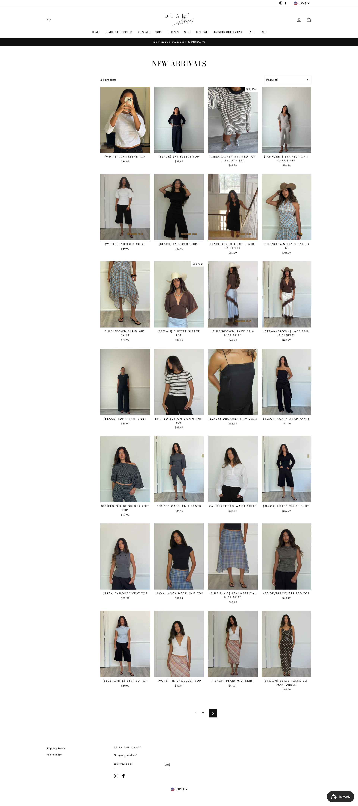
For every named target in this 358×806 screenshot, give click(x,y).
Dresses (173, 32)
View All (144, 32)
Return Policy (54, 754)
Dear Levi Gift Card (118, 32)
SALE (263, 32)
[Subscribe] (167, 764)
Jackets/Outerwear (228, 32)
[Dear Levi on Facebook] (123, 776)
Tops (159, 32)
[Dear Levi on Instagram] (116, 776)
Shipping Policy (56, 748)
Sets (187, 32)
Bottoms (202, 32)
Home (95, 32)
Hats (251, 32)
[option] (179, 42)
